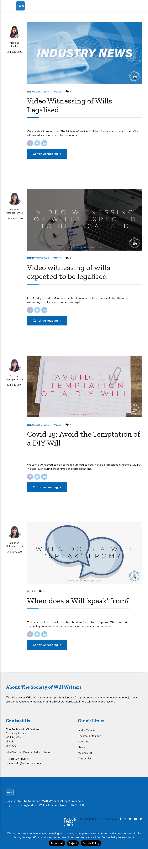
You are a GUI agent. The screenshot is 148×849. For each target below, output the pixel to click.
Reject (73, 843)
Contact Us (85, 758)
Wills (57, 91)
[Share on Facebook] (30, 143)
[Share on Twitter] (37, 143)
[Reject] (143, 839)
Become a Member (89, 736)
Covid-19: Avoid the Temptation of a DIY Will (83, 438)
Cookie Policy (91, 843)
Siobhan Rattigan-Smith (14, 211)
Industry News (38, 91)
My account (85, 753)
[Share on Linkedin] (44, 143)
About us (83, 741)
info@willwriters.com (28, 763)
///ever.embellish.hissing (37, 752)
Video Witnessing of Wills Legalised (69, 105)
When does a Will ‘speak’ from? (78, 600)
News (81, 747)
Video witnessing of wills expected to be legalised (68, 272)
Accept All (57, 843)
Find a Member (87, 730)
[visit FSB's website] (69, 822)
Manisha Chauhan (14, 44)
